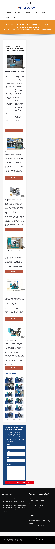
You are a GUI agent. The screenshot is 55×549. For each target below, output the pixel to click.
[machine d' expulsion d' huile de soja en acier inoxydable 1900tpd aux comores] (19, 379)
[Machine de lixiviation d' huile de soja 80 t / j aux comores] (9, 401)
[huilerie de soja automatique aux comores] (19, 408)
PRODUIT (17, 12)
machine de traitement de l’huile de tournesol (12, 510)
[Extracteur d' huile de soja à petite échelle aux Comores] (9, 386)
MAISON (8, 12)
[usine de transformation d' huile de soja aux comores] (19, 401)
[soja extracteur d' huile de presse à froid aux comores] (9, 393)
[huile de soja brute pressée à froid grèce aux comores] (19, 393)
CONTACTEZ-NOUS (11, 17)
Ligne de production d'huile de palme (39, 528)
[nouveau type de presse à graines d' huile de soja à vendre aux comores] (19, 386)
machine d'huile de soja (15, 419)
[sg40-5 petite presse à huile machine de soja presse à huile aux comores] (9, 408)
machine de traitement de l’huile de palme (13, 507)
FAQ (36, 12)
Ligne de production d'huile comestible (40, 525)
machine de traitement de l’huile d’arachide (14, 505)
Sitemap (23, 540)
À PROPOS (27, 12)
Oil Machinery (17, 540)
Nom (8, 444)
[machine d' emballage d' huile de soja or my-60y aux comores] (19, 415)
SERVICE (43, 12)
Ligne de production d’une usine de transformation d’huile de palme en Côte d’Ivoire (40, 521)
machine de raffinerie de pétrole (11, 498)
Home (8, 29)
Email (9, 451)
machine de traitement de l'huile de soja (14, 42)
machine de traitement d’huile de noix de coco (13, 502)
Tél (8, 458)
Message (10, 464)
